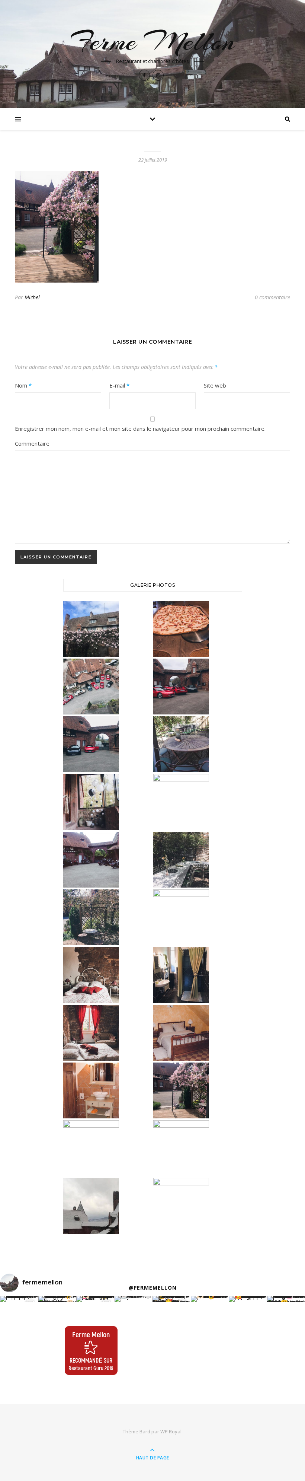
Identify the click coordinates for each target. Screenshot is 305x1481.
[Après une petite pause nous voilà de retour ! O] (248, 1299)
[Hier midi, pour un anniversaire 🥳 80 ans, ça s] (171, 1299)
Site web (215, 385)
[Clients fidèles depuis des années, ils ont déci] (95, 1299)
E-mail (119, 385)
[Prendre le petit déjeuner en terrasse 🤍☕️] (134, 1299)
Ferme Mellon (152, 41)
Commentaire (32, 443)
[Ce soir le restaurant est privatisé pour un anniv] (210, 1299)
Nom (23, 385)
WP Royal (171, 1431)
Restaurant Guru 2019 (90, 1367)
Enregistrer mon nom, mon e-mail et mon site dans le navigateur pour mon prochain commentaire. (140, 428)
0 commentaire (272, 297)
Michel (32, 297)
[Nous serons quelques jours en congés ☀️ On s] (57, 1299)
